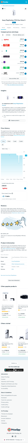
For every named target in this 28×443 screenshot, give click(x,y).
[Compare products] (25, 8)
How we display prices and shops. (15, 84)
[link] (14, 108)
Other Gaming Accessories (8, 5)
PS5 (12, 269)
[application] (14, 165)
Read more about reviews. (18, 212)
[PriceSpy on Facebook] (12, 436)
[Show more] (2, 40)
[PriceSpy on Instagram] (15, 436)
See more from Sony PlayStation (8, 275)
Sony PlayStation (16, 261)
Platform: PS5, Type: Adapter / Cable (14, 24)
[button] (3, 8)
